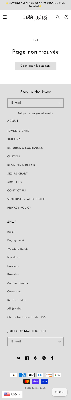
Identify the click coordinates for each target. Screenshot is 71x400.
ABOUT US (14, 182)
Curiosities (14, 291)
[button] (5, 17)
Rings (11, 232)
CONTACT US (16, 190)
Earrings (13, 266)
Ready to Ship (16, 300)
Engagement (15, 240)
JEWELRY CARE (18, 131)
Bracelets (13, 274)
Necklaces (14, 257)
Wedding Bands (17, 249)
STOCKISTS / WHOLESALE (26, 199)
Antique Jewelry (17, 283)
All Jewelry (14, 308)
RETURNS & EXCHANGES (25, 148)
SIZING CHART (17, 173)
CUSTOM (13, 156)
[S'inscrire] (59, 103)
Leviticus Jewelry (39, 388)
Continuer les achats (35, 65)
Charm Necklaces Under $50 (26, 317)
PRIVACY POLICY (19, 208)
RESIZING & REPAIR (21, 165)
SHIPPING (14, 139)
